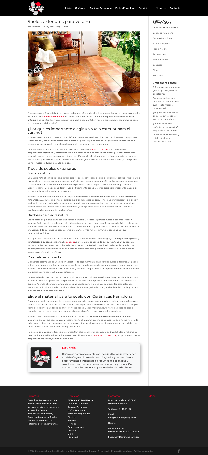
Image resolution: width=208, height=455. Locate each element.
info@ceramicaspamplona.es (123, 417)
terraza (94, 149)
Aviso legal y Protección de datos (115, 451)
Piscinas (72, 417)
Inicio (68, 8)
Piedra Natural (160, 49)
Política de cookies (143, 451)
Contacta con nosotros (104, 335)
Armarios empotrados (79, 413)
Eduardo (36, 26)
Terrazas (72, 420)
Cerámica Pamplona (163, 33)
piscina (104, 149)
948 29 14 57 (125, 409)
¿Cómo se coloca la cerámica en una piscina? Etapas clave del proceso (165, 127)
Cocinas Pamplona (101, 8)
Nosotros (161, 8)
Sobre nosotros (160, 59)
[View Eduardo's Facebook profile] (56, 357)
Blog (58, 26)
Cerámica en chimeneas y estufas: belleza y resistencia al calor (166, 138)
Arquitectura (159, 54)
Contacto (175, 8)
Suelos (65, 26)
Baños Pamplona (125, 8)
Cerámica (80, 8)
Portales (72, 424)
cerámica (70, 242)
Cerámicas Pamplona (53, 116)
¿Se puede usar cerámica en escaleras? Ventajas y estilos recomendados (165, 116)
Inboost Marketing (86, 451)
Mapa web (158, 75)
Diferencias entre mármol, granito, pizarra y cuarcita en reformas (166, 90)
